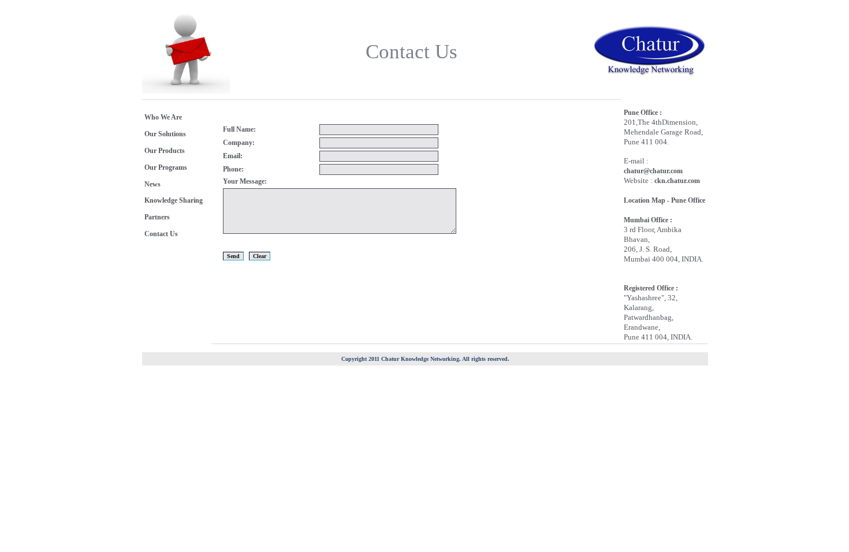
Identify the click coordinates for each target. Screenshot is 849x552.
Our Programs (165, 167)
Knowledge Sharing (173, 200)
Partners (157, 217)
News (152, 184)
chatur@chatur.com (653, 171)
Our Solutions (165, 134)
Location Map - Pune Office (664, 200)
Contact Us (161, 234)
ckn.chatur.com (677, 181)
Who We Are (163, 117)
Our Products (164, 151)
